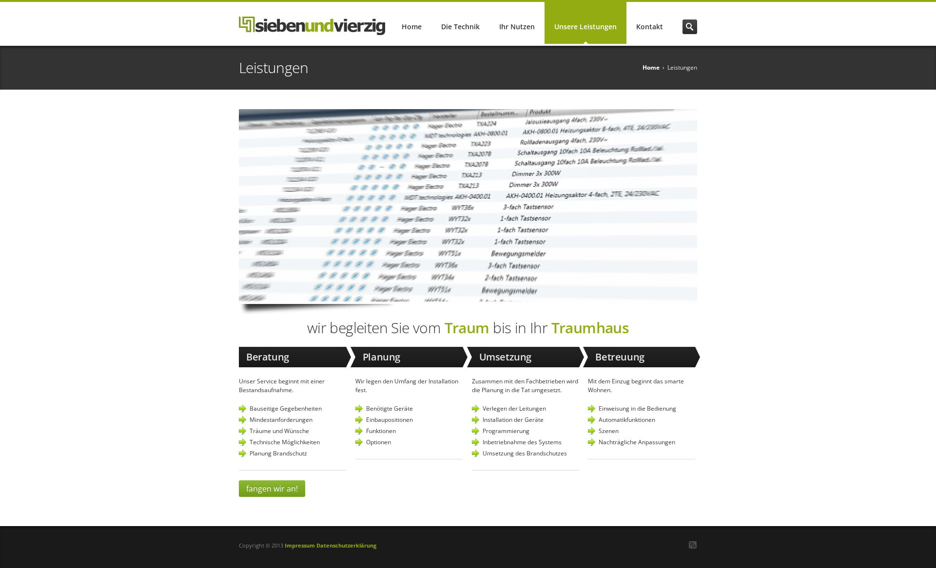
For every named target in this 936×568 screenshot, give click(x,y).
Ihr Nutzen (517, 26)
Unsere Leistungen (585, 26)
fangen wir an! (272, 488)
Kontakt (649, 26)
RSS (693, 545)
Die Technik (460, 26)
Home (412, 26)
